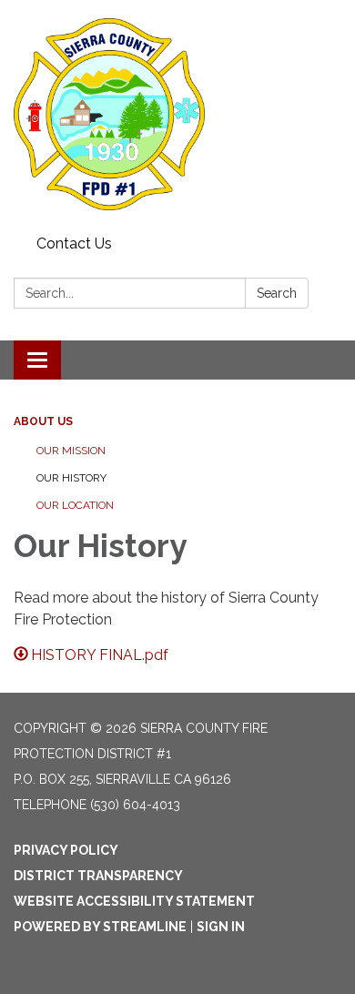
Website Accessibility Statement (134, 901)
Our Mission (71, 450)
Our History (71, 478)
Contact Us (74, 243)
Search (277, 293)
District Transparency (98, 875)
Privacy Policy (66, 850)
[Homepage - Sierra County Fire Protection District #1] (177, 114)
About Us (43, 421)
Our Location (75, 505)
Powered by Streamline (100, 926)
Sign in (221, 926)
